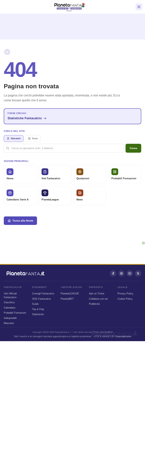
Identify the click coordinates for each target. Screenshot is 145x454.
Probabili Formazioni (15, 312)
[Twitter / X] (138, 273)
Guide (35, 303)
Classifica (9, 302)
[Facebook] (113, 273)
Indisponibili (10, 318)
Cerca (133, 148)
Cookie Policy (125, 298)
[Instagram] (121, 273)
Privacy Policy (125, 293)
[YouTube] (129, 273)
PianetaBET (67, 298)
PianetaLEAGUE (70, 293)
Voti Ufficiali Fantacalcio (10, 295)
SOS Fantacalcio (41, 298)
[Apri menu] (139, 6)
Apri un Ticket (96, 293)
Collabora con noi (98, 298)
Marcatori (9, 323)
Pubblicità (94, 303)
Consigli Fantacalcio (43, 293)
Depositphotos (123, 336)
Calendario (9, 307)
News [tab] (35, 138)
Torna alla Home (22, 220)
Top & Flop (38, 309)
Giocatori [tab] (16, 138)
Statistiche (38, 314)
